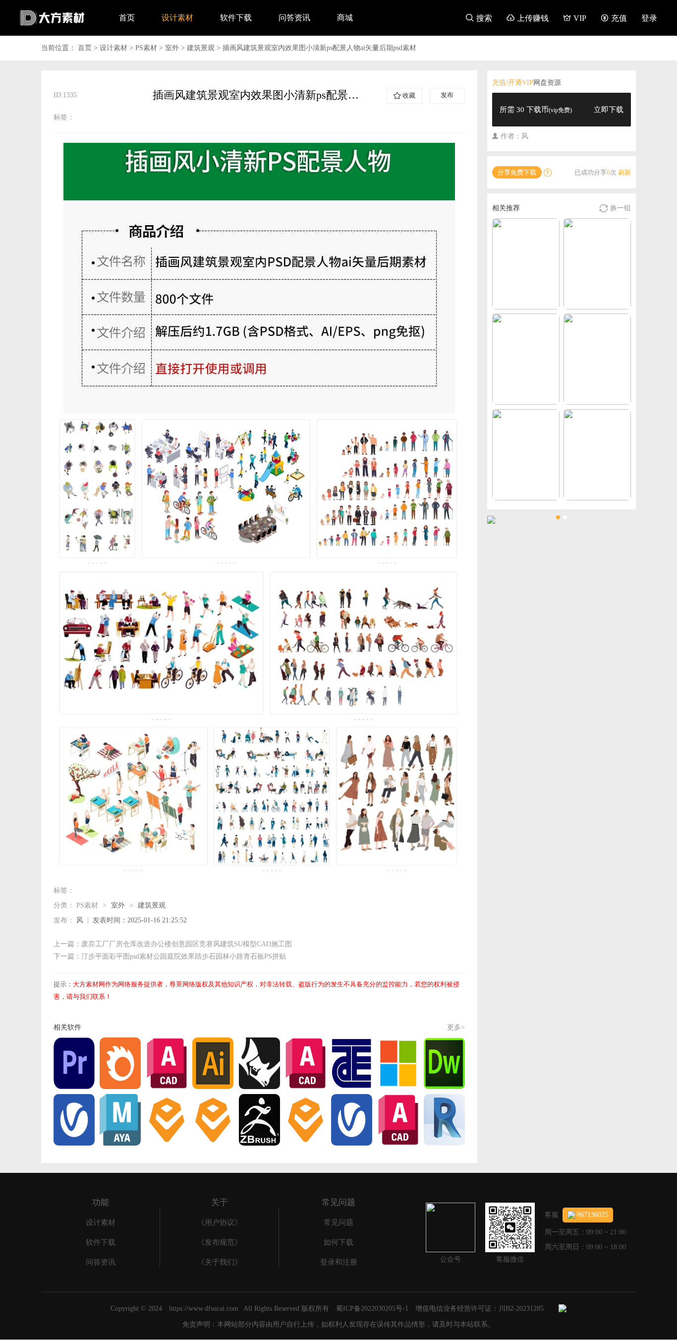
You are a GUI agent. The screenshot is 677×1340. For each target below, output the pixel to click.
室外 (172, 48)
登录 (649, 18)
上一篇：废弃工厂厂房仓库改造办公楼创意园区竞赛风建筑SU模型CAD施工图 (173, 944)
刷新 (624, 172)
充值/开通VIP (512, 82)
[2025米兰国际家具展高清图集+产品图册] (597, 454)
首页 (127, 17)
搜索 (478, 18)
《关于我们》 (219, 1262)
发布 (447, 95)
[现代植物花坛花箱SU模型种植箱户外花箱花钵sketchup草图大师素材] (526, 454)
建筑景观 (201, 48)
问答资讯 (294, 17)
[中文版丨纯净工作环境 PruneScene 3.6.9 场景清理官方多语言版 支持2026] (526, 263)
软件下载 (236, 17)
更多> (456, 1027)
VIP (574, 18)
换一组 (615, 208)
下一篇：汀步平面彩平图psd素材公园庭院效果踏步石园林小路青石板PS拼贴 (170, 956)
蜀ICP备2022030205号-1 (372, 1308)
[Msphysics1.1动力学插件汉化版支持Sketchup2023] (597, 359)
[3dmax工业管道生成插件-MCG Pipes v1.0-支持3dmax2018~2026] (597, 263)
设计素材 (177, 17)
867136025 (592, 1214)
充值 (614, 18)
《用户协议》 (219, 1222)
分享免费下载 (517, 172)
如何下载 (338, 1242)
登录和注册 (338, 1262)
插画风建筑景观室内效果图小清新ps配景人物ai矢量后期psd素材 (319, 48)
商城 (345, 17)
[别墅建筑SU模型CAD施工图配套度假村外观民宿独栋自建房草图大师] (526, 359)
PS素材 (146, 48)
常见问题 (338, 1222)
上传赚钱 (528, 18)
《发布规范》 (219, 1242)
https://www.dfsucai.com (203, 1308)
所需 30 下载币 (561, 110)
